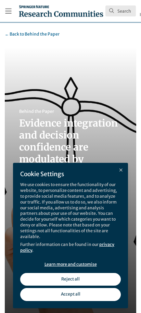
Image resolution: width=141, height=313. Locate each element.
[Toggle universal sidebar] (8, 11)
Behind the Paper (32, 34)
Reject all (70, 279)
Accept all (70, 294)
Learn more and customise (70, 264)
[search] (120, 10)
